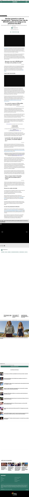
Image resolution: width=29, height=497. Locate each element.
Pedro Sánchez (21, 0)
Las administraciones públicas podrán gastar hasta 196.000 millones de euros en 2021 (24, 316)
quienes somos (2, 478)
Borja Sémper (24, 0)
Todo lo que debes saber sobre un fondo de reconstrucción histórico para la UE (15, 316)
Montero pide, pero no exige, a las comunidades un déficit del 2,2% (7, 316)
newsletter (2, 480)
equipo (1, 477)
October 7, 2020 (19, 130)
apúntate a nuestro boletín (14, 366)
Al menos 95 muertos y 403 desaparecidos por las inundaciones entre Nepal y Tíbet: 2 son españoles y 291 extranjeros (16, 398)
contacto (2, 479)
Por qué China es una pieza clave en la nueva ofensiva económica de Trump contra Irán (4, 468)
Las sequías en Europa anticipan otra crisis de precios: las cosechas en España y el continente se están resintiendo (25, 468)
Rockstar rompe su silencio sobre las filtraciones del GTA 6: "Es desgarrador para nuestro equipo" (16, 408)
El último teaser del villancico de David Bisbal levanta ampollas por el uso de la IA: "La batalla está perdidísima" (15, 378)
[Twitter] (2, 245)
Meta (4, 0)
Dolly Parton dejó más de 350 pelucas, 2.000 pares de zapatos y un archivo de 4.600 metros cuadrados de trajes (15, 403)
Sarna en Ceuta (6, 0)
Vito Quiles (14, 0)
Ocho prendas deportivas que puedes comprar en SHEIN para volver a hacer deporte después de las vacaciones (14, 338)
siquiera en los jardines (19, 210)
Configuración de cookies (17, 477)
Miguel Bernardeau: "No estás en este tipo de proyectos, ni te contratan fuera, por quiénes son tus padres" (16, 418)
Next (26, 232)
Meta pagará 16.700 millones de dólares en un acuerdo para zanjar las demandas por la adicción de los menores (16, 393)
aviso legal (15, 479)
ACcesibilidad (16, 481)
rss (1, 481)
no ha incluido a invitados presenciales (12, 209)
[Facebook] (1, 245)
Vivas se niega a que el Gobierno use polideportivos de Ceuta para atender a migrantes (16, 373)
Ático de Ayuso (17, 0)
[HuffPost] (3, 475)
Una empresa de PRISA (14, 493)
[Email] (4, 245)
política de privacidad (17, 480)
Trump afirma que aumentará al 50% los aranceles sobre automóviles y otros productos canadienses (11, 468)
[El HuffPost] (15, 2)
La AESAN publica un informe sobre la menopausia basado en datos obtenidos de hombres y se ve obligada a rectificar (16, 383)
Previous (2, 232)
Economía (3, 16)
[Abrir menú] (1, 1)
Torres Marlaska (10, 0)
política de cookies (16, 478)
